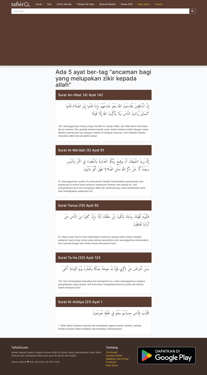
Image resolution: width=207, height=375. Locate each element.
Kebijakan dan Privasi (117, 358)
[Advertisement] (103, 41)
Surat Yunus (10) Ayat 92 (78, 205)
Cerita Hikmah (64, 4)
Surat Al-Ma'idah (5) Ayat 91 (81, 150)
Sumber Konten (114, 355)
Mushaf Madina (107, 4)
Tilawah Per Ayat (85, 4)
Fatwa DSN (127, 4)
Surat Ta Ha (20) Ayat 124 (79, 258)
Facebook (111, 362)
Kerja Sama (144, 4)
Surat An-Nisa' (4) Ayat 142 (80, 95)
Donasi (158, 4)
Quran (39, 4)
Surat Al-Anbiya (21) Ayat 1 (80, 302)
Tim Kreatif (111, 352)
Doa (49, 4)
